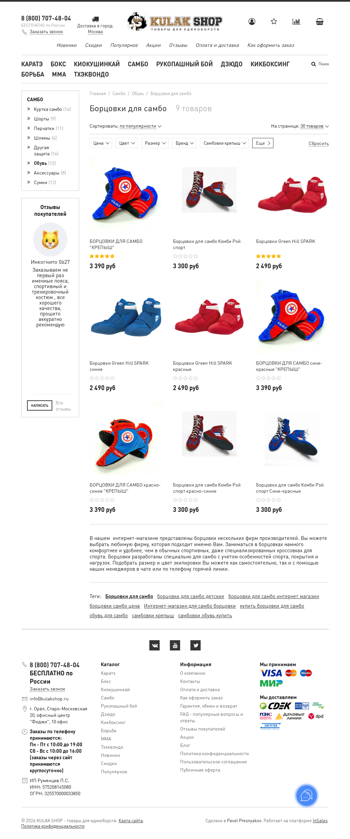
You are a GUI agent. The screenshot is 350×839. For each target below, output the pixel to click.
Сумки (44, 182)
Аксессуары (49, 172)
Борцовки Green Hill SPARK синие (119, 366)
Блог (185, 745)
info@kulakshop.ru (49, 698)
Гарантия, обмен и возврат (208, 705)
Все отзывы (63, 406)
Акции (153, 44)
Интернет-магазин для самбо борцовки (190, 606)
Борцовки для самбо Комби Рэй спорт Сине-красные (290, 487)
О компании (192, 673)
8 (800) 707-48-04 (46, 18)
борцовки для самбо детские (190, 596)
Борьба (32, 74)
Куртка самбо (51, 109)
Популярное (124, 44)
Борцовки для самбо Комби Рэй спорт (207, 244)
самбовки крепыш (153, 615)
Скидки (93, 44)
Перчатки (48, 128)
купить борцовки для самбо (272, 606)
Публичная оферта (200, 769)
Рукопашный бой (184, 64)
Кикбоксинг (270, 64)
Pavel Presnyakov (244, 820)
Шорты (44, 118)
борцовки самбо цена (115, 606)
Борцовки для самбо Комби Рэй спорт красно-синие (207, 487)
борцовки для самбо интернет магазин (273, 596)
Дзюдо (232, 64)
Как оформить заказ (270, 44)
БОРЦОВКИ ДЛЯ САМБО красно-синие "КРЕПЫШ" (125, 487)
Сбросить (319, 143)
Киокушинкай (97, 64)
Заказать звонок (46, 31)
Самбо (138, 64)
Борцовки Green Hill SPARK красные (202, 366)
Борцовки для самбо (129, 596)
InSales (320, 820)
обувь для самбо (109, 615)
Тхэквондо (91, 74)
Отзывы (178, 44)
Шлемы (44, 137)
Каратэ (32, 64)
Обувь (44, 163)
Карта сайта (131, 820)
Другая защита (45, 150)
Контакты (190, 681)
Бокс (58, 64)
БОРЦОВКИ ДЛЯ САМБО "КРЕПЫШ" (116, 244)
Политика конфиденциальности (214, 753)
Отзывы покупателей (202, 728)
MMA (59, 74)
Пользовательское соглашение (213, 761)
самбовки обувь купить (205, 615)
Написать (39, 405)
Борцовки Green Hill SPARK (285, 241)
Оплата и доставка (217, 44)
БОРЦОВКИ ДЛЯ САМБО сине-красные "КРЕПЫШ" (289, 366)
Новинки (66, 44)
